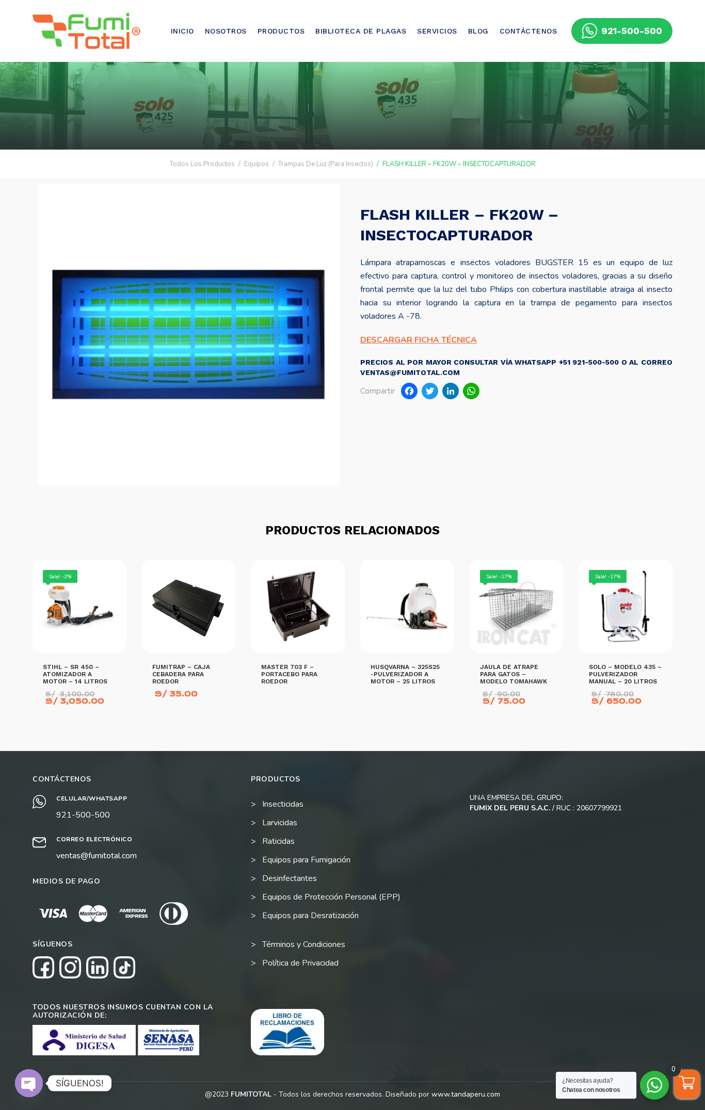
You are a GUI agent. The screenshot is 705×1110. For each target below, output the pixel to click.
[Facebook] (409, 392)
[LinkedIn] (450, 392)
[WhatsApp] (471, 392)
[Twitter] (430, 392)
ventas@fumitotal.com (96, 855)
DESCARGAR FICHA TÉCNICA (418, 340)
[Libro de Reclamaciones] (287, 1032)
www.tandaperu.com (465, 1094)
